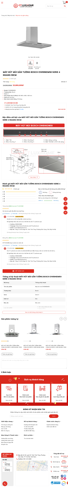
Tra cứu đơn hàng (5, 1)
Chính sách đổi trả (51, 426)
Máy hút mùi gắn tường (22, 15)
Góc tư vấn (4, 428)
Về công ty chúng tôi (7, 424)
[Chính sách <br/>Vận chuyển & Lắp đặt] (42, 388)
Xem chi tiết (9, 400)
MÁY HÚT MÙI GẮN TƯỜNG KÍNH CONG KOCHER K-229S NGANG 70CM (56, 346)
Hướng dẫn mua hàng (7, 438)
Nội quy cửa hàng (6, 426)
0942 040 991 (61, 109)
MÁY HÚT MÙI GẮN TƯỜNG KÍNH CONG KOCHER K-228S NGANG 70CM (11, 346)
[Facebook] (62, 476)
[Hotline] (4, 483)
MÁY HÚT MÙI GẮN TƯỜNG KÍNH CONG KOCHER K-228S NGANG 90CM (34, 346)
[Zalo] (63, 484)
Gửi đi (53, 416)
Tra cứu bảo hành (28, 438)
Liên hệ (23, 1)
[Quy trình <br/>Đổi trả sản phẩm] (9, 388)
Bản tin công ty (5, 430)
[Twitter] (65, 476)
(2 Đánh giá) (12, 78)
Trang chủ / (4, 15)
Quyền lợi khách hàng (52, 424)
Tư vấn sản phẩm (28, 426)
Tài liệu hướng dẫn (29, 428)
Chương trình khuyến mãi (30, 424)
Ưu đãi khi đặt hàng (29, 430)
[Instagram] (65, 478)
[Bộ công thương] (55, 482)
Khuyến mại (4, 444)
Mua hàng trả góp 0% (7, 442)
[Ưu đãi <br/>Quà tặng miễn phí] (59, 388)
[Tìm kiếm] (65, 6)
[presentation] (66, 38)
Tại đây (22, 109)
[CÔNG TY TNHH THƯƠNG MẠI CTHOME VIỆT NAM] (23, 6)
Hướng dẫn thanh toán (7, 440)
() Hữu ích (7, 213)
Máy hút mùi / (11, 15)
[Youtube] (62, 478)
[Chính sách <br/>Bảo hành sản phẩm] (25, 388)
